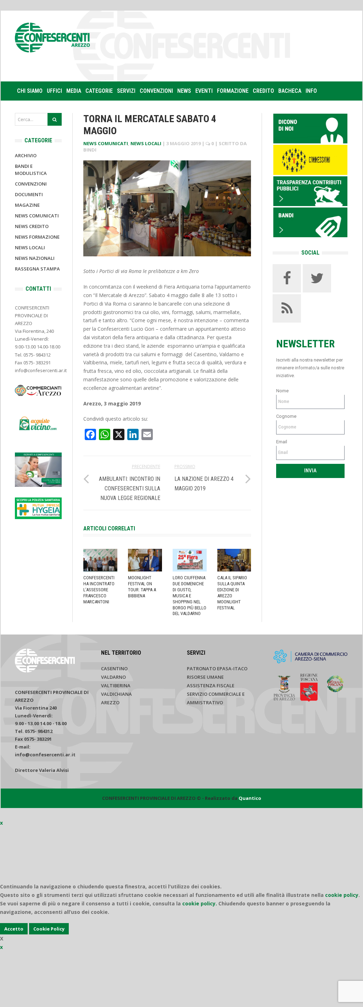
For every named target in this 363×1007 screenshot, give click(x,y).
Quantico (250, 798)
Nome (282, 390)
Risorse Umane (205, 677)
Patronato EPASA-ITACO (217, 668)
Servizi (126, 90)
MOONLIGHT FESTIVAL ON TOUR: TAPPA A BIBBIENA (142, 586)
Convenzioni (156, 90)
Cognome (286, 416)
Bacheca (289, 90)
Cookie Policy (49, 929)
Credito (263, 90)
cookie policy (341, 895)
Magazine (27, 205)
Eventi (204, 90)
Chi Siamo (30, 90)
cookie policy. (199, 903)
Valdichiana (116, 694)
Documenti (29, 194)
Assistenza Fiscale (210, 685)
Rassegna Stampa (37, 269)
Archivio (26, 155)
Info (311, 90)
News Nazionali (35, 258)
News (184, 90)
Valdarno (113, 677)
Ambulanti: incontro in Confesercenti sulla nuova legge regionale (129, 488)
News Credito (32, 226)
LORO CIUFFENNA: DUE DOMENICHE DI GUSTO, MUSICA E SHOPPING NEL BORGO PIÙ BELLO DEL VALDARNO (189, 595)
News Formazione (37, 237)
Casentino (114, 668)
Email (281, 441)
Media (73, 90)
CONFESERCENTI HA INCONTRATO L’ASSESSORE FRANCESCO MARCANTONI (99, 589)
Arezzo (110, 702)
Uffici (54, 90)
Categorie (99, 90)
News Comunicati (105, 143)
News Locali (145, 143)
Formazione (232, 90)
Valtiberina (115, 685)
